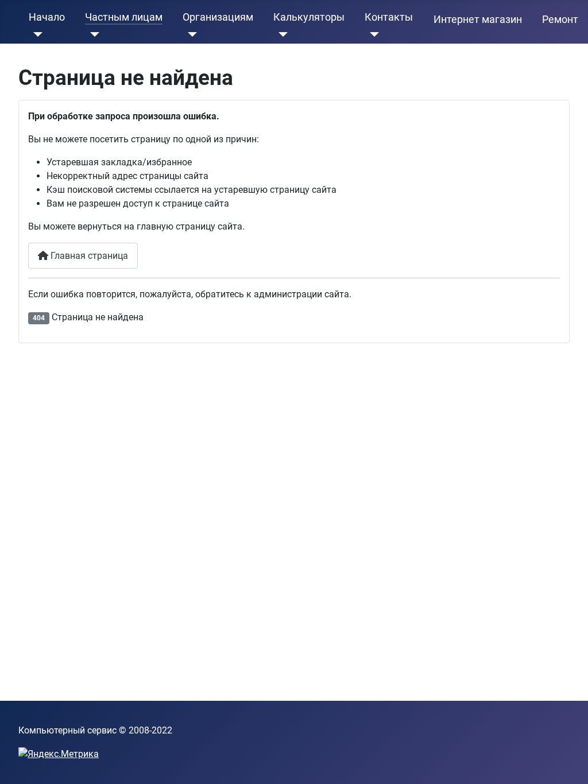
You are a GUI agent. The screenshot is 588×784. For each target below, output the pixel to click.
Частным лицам (124, 17)
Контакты (389, 17)
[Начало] (36, 34)
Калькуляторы (309, 17)
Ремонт (560, 19)
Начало (47, 17)
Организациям (218, 17)
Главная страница (88, 255)
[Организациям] (190, 34)
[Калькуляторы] (280, 34)
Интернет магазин (478, 19)
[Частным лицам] (92, 34)
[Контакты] (372, 34)
